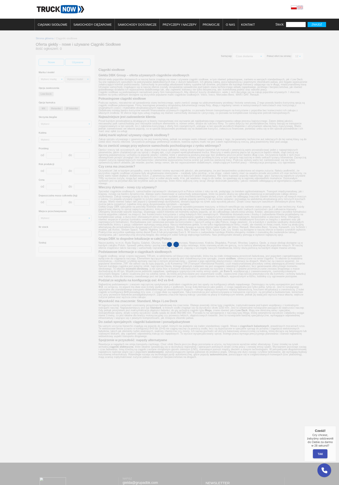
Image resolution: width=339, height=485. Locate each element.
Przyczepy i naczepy (180, 24)
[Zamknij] (336, 426)
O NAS (230, 24)
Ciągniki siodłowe (52, 24)
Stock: (279, 24)
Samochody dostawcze (137, 24)
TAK (320, 453)
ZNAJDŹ (317, 24)
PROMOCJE (211, 24)
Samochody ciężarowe (92, 24)
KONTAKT (248, 24)
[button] (324, 470)
